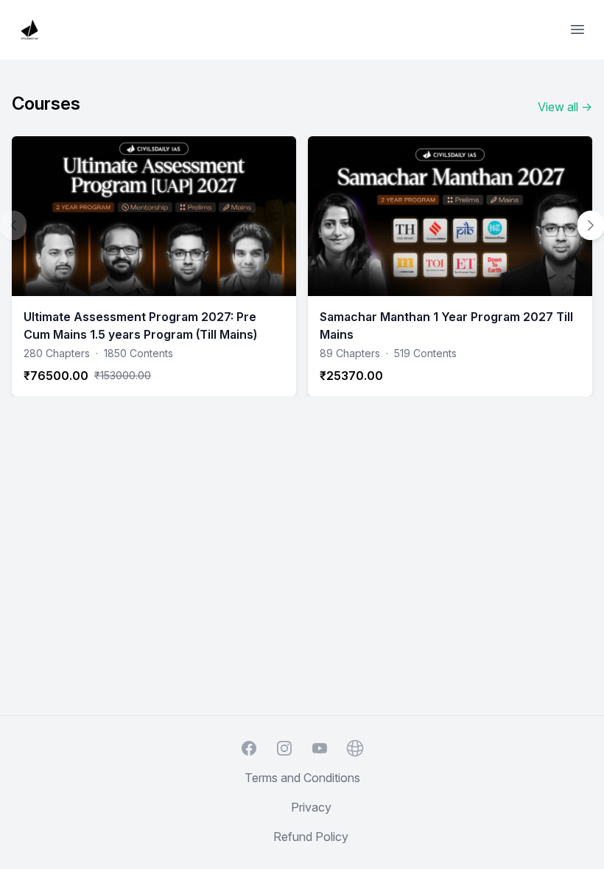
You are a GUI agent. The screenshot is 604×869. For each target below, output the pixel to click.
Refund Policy (310, 836)
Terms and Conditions (302, 777)
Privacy (311, 807)
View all (565, 106)
